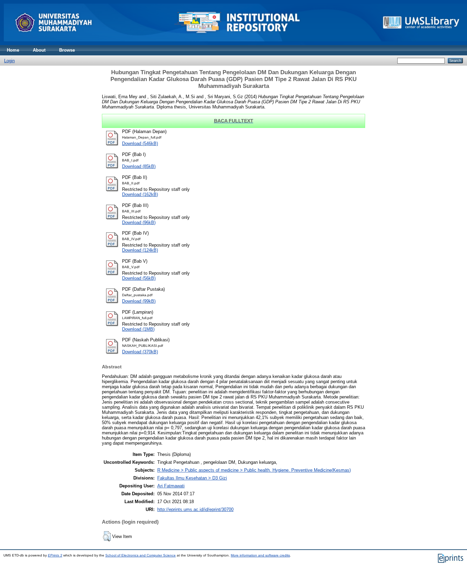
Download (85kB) (139, 166)
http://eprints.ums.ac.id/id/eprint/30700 (195, 509)
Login (9, 60)
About (39, 50)
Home (13, 50)
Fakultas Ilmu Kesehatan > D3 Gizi (192, 478)
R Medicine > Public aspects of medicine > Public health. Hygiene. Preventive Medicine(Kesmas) (254, 470)
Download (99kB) (139, 301)
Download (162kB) (140, 194)
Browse (67, 50)
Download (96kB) (139, 222)
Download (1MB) (138, 329)
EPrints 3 (55, 555)
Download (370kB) (140, 351)
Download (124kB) (140, 250)
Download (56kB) (139, 278)
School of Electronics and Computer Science (140, 555)
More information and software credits (260, 555)
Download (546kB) (140, 143)
